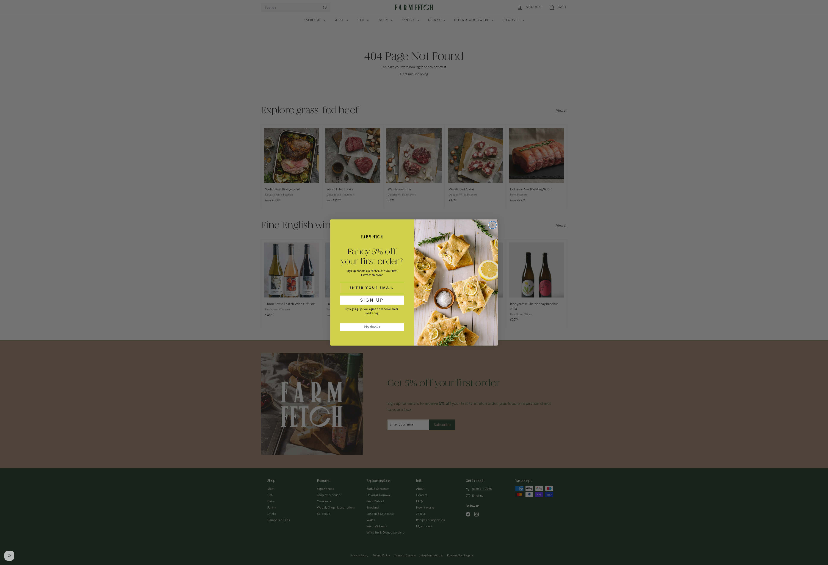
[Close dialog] (492, 225)
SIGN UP (372, 300)
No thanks (372, 327)
